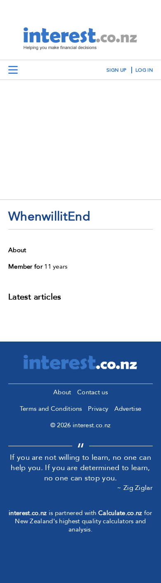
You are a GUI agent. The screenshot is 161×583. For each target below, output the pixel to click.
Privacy (98, 409)
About (62, 392)
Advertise (128, 409)
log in (144, 70)
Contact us (92, 392)
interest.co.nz (28, 513)
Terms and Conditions (51, 409)
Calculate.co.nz (120, 513)
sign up (116, 70)
